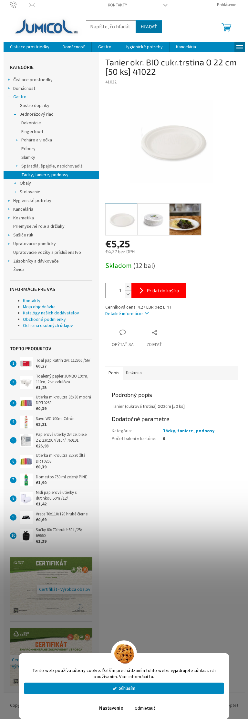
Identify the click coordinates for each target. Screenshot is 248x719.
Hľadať (149, 26)
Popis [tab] (113, 373)
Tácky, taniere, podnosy (44, 175)
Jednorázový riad (37, 114)
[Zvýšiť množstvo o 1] (128, 287)
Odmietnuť (145, 708)
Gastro (19, 97)
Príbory (28, 149)
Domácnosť (24, 88)
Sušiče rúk (23, 235)
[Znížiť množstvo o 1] (128, 294)
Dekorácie (31, 123)
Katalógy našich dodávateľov (51, 313)
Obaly (25, 183)
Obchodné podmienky (44, 319)
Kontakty (117, 5)
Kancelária (23, 209)
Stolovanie (30, 192)
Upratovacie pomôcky (34, 244)
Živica (19, 269)
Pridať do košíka (163, 290)
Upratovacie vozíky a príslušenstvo (47, 252)
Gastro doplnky (34, 105)
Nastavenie (111, 708)
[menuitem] (30, 47)
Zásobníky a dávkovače (36, 261)
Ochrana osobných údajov (48, 325)
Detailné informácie (124, 314)
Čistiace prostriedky (33, 80)
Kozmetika (23, 218)
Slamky (28, 157)
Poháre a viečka (36, 140)
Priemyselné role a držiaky (39, 226)
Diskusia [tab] (134, 373)
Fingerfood (32, 132)
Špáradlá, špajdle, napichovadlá (52, 166)
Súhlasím (127, 688)
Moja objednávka (39, 307)
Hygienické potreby (32, 200)
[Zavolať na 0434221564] (19, 5)
